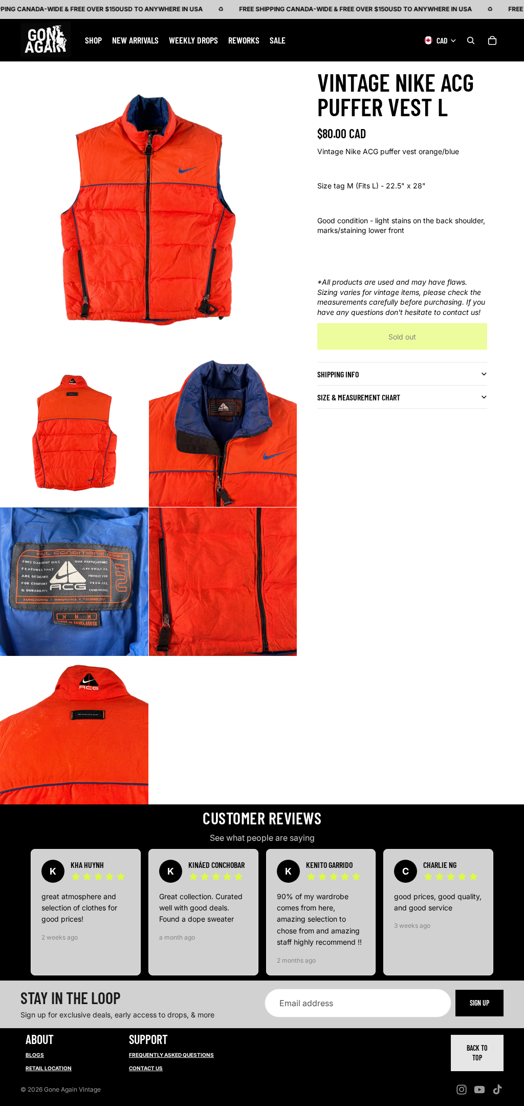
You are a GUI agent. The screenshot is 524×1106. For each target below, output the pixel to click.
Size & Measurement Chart (358, 397)
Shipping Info (338, 374)
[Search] (471, 40)
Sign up (479, 1003)
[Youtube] (479, 1089)
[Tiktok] (497, 1089)
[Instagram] (461, 1089)
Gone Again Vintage (72, 1089)
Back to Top (477, 1053)
